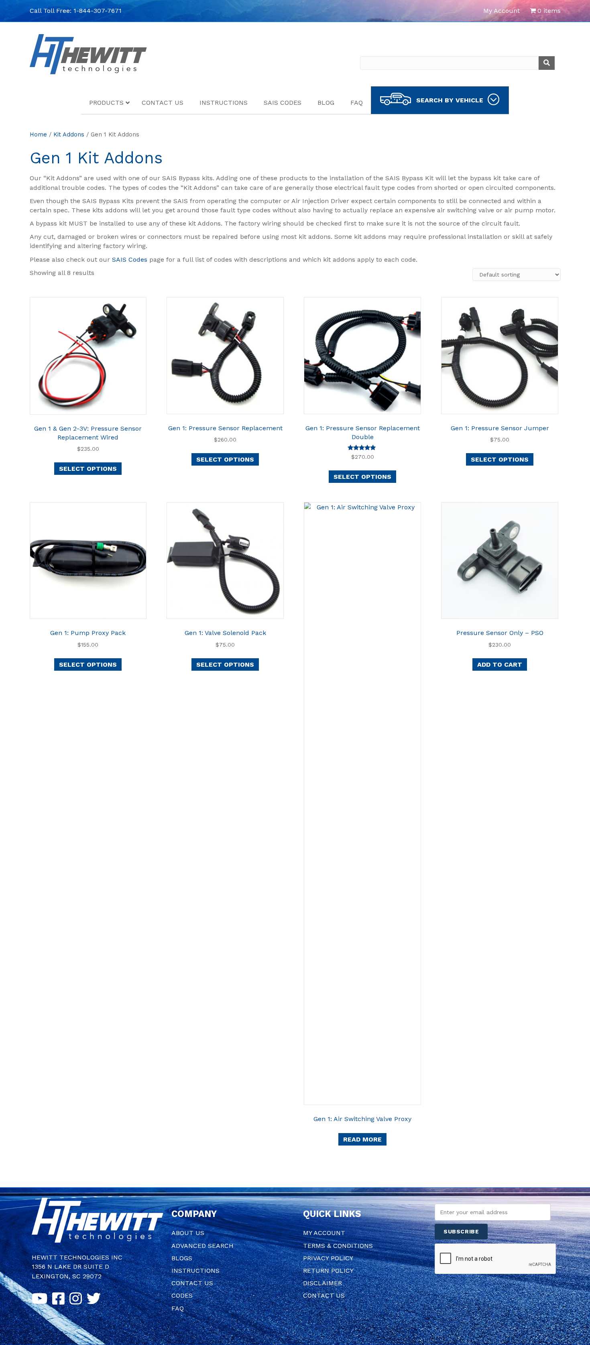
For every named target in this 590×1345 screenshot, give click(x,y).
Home (38, 134)
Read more (362, 1139)
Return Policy (328, 1270)
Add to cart (499, 664)
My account (324, 1233)
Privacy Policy (328, 1258)
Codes (182, 1295)
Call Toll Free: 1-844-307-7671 (76, 10)
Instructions (195, 1270)
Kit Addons (68, 134)
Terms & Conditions (338, 1245)
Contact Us (192, 1283)
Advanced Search (202, 1245)
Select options (88, 468)
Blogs (181, 1258)
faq (177, 1308)
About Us (187, 1233)
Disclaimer (322, 1283)
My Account (501, 10)
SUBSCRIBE (461, 1231)
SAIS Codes (129, 259)
